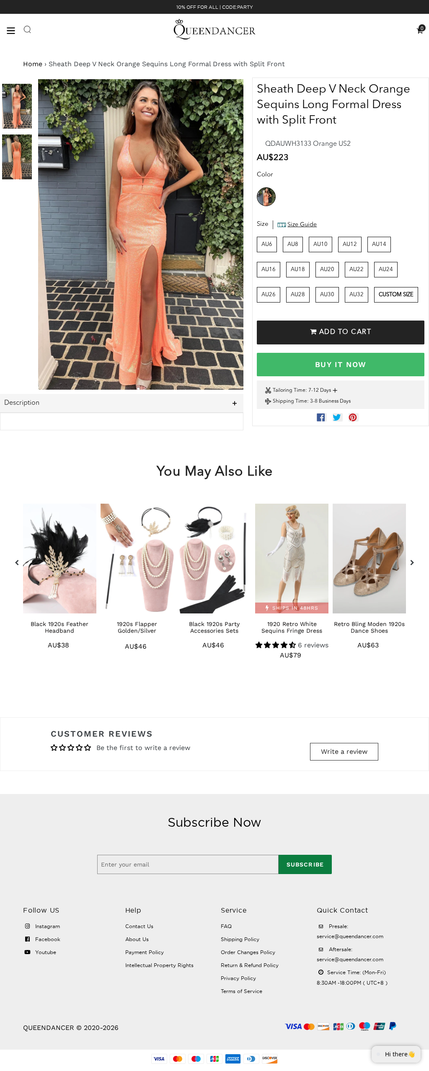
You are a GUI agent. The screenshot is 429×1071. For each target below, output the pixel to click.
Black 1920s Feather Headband (59, 627)
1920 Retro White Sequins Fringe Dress (291, 627)
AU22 (356, 269)
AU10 (320, 244)
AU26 (268, 295)
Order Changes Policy (248, 952)
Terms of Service (241, 991)
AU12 (350, 244)
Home (32, 64)
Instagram (47, 926)
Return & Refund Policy (250, 965)
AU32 (356, 295)
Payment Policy (144, 952)
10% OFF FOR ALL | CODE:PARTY (214, 7)
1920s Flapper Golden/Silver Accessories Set (137, 631)
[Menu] (14, 30)
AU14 (379, 244)
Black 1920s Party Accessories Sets (214, 627)
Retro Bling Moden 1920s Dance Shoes (369, 627)
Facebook (47, 939)
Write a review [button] (344, 751)
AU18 (298, 269)
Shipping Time (290, 401)
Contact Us (139, 926)
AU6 (266, 244)
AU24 (386, 269)
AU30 (327, 295)
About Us (137, 939)
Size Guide (302, 225)
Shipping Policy (240, 939)
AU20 (327, 269)
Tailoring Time (289, 390)
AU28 (298, 295)
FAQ (226, 926)
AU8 (292, 244)
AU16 (268, 269)
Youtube (45, 952)
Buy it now (340, 364)
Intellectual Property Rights (159, 965)
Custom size (396, 295)
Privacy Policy (238, 978)
